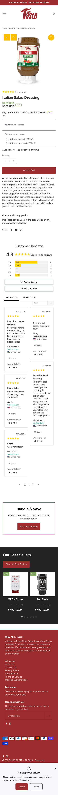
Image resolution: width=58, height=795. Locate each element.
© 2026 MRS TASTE (12, 760)
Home (5, 28)
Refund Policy (12, 673)
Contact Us (11, 667)
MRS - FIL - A (15, 599)
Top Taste (42, 599)
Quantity (6, 155)
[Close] (55, 767)
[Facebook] (6, 724)
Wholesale (10, 661)
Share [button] (13, 358)
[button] (10, 367)
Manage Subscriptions (16, 680)
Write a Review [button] (30, 282)
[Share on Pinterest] (21, 230)
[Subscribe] (48, 715)
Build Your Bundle (29, 526)
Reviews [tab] (9, 297)
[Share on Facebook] (11, 230)
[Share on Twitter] (16, 230)
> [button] (38, 484)
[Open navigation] (4, 13)
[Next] (14, 37)
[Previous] (7, 37)
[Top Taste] (42, 584)
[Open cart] (53, 13)
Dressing (12, 28)
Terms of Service (13, 676)
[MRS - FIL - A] (15, 584)
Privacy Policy (12, 670)
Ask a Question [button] (30, 288)
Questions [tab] (27, 297)
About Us (9, 664)
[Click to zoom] (51, 37)
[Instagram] (10, 724)
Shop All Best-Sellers (16, 564)
